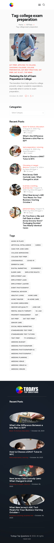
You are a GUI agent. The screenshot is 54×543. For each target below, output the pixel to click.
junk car (36, 307)
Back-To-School (29, 127)
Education (40, 127)
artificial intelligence (21, 245)
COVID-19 (30, 260)
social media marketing (21, 326)
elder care (16, 272)
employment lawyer (20, 284)
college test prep (19, 257)
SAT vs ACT (18, 72)
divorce (26, 167)
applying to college (27, 65)
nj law (39, 311)
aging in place (17, 241)
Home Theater (17, 299)
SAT (36, 315)
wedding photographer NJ (23, 350)
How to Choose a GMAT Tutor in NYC (33, 157)
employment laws (19, 280)
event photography (20, 288)
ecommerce (36, 268)
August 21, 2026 (30, 129)
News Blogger (28, 131)
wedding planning (19, 357)
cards (38, 245)
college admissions (20, 253)
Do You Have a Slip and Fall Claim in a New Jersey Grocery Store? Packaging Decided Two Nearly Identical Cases (33, 222)
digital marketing (19, 268)
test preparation (29, 147)
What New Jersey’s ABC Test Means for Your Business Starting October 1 (33, 199)
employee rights (32, 272)
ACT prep (13, 65)
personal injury (29, 209)
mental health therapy (21, 311)
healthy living (17, 295)
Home (21, 25)
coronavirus (17, 260)
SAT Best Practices (29, 70)
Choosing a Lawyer (30, 165)
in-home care (33, 299)
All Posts (29, 24)
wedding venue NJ (19, 365)
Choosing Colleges (17, 67)
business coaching (30, 186)
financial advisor (19, 291)
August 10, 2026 (36, 167)
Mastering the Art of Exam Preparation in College (22, 78)
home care (32, 295)
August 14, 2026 (30, 149)
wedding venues (18, 369)
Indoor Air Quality (19, 307)
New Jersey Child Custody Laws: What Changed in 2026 (32, 177)
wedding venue (17, 361)
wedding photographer (21, 346)
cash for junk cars (20, 249)
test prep (15, 338)
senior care (16, 322)
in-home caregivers (19, 303)
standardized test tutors (23, 334)
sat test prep (29, 319)
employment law (18, 276)
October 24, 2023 (16, 96)
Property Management (21, 315)
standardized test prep (21, 330)
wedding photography (21, 353)
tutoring (40, 147)
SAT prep (15, 319)
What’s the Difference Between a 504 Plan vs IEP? (33, 138)
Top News (28, 72)
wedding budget (18, 342)
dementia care (17, 264)
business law (28, 188)
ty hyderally (30, 338)
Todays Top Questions (20, 536)
